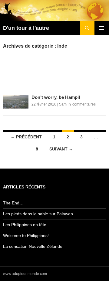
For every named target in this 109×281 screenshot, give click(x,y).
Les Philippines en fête (24, 224)
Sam (63, 104)
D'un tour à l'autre (26, 28)
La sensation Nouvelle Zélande (32, 246)
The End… (13, 202)
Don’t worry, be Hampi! (55, 97)
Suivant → (61, 149)
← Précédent (26, 136)
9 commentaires (82, 104)
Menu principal (101, 28)
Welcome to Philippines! (26, 235)
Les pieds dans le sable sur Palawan (38, 213)
